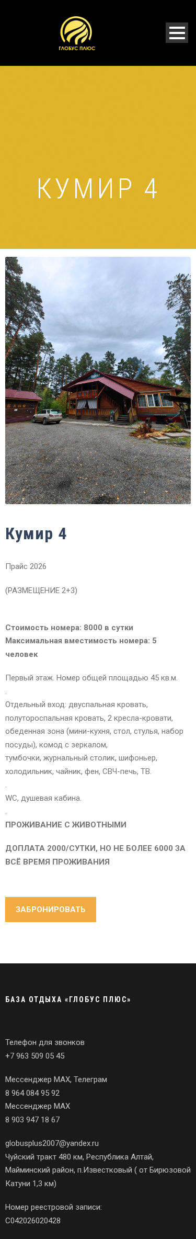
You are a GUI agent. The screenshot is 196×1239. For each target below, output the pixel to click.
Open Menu (177, 32)
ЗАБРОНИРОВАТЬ (51, 909)
